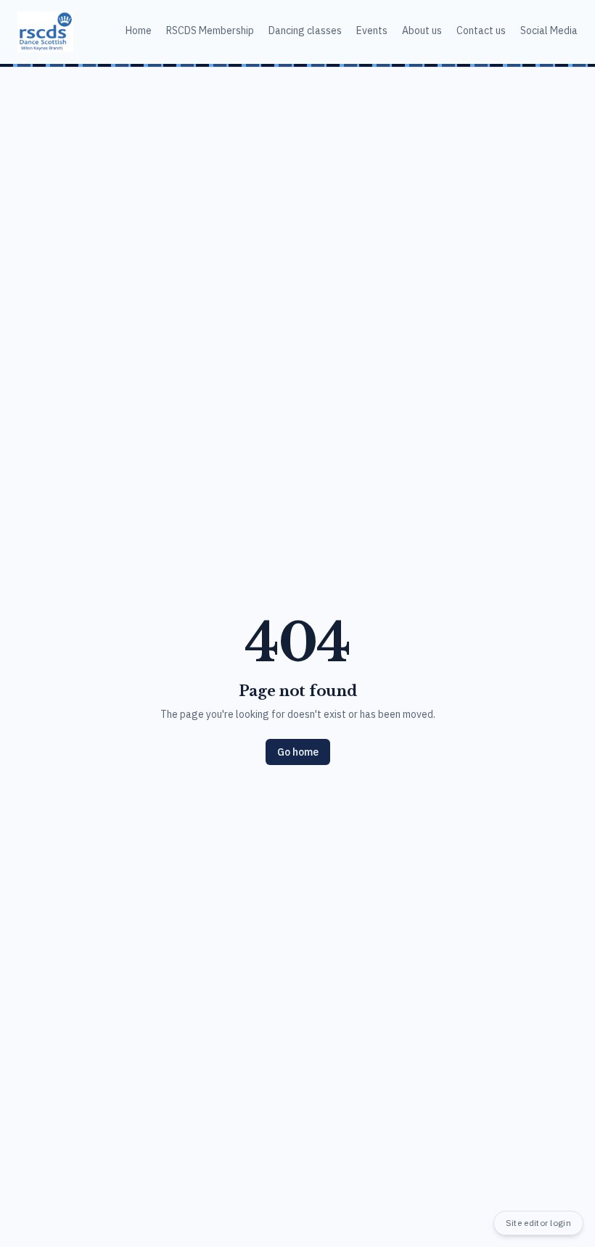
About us (422, 30)
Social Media (549, 30)
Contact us (481, 30)
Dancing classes (305, 30)
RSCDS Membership (210, 30)
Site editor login (538, 1222)
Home (139, 30)
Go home (298, 752)
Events (371, 30)
